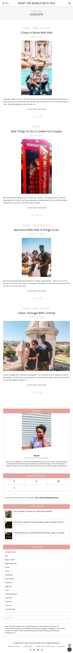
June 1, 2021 (36, 37)
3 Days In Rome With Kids (36, 32)
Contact (61, 646)
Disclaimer (27, 646)
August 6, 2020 (36, 317)
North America (9, 579)
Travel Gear (8, 598)
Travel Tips (8, 605)
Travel (7, 590)
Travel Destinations (11, 594)
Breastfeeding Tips (11, 563)
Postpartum (8, 582)
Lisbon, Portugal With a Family (36, 313)
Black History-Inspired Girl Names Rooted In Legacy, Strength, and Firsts (39, 522)
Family (7, 571)
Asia (6, 556)
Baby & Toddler (9, 560)
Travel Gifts (8, 602)
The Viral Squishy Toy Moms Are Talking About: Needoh (33, 511)
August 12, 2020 (36, 234)
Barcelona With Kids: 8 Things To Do (36, 230)
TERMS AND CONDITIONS (45, 646)
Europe (27, 28)
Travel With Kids (41, 28)
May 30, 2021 (36, 136)
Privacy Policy (14, 646)
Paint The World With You (36, 3)
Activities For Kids (10, 552)
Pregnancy (8, 586)
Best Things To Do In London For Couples (36, 131)
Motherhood (9, 575)
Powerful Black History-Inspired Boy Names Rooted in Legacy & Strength (39, 533)
